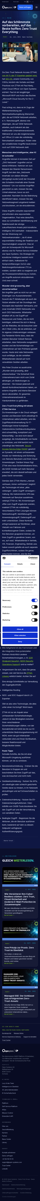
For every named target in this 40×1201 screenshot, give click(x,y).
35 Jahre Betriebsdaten (10, 1090)
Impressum (5, 1185)
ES (32, 1)
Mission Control (7, 1113)
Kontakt (16, 1)
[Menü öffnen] (36, 7)
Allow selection (20, 635)
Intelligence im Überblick (10, 1086)
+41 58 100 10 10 (7, 1159)
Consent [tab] (7, 564)
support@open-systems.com (12, 1162)
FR (30, 1)
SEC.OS (8, 79)
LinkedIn (5, 1169)
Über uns (5, 1126)
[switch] (34, 607)
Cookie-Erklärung (25, 1193)
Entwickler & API (7, 1116)
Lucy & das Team (8, 1083)
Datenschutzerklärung (18, 1185)
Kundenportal (6, 1033)
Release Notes (18, 1033)
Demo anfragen (25, 7)
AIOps (4, 1110)
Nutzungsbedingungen (24, 1189)
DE (27, 1)
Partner (4, 1136)
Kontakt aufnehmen (8, 1152)
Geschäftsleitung (8, 1129)
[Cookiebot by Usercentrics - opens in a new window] (28, 558)
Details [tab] (20, 564)
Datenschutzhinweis (8, 1189)
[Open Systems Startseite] (9, 7)
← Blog (8, 18)
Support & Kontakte (30, 1037)
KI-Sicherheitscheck (9, 1093)
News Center (6, 1139)
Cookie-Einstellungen (9, 1196)
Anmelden (5, 1)
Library (4, 1142)
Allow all (20, 629)
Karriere (5, 1133)
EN (25, 1)
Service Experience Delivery (11, 1037)
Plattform (5, 1103)
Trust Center (6, 1040)
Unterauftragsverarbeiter (10, 1193)
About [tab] (32, 564)
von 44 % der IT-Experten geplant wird (19, 75)
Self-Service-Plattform (9, 1106)
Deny (20, 641)
